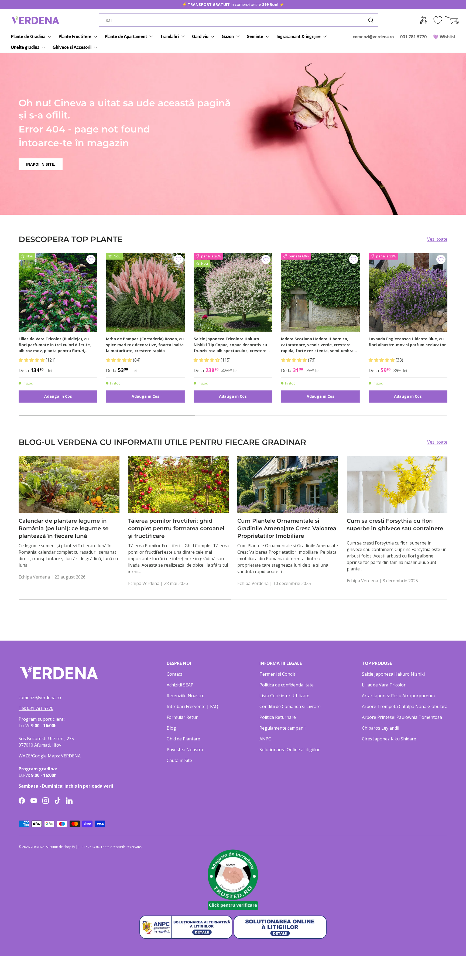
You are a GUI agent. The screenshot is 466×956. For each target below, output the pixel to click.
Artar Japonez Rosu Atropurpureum (398, 696)
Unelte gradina (25, 47)
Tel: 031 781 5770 (36, 708)
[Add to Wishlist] (90, 259)
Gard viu (200, 36)
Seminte (255, 36)
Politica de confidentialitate (286, 685)
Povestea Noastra (185, 750)
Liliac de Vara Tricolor (384, 685)
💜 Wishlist (444, 36)
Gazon (228, 36)
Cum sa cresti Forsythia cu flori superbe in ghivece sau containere (395, 525)
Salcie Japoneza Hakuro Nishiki (393, 674)
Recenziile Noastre (185, 696)
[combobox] (238, 20)
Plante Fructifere (75, 36)
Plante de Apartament (126, 36)
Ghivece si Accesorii (72, 47)
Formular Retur (182, 717)
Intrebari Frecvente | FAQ (192, 706)
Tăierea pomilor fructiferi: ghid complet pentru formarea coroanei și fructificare (176, 528)
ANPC (265, 739)
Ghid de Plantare (183, 739)
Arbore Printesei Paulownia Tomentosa (402, 717)
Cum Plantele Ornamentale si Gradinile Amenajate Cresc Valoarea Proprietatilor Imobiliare (286, 528)
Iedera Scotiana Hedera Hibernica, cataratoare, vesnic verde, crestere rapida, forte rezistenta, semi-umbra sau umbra (317, 344)
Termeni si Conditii (278, 674)
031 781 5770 (413, 36)
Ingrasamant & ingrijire (298, 36)
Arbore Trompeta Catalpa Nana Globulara (404, 706)
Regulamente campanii (282, 728)
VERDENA (37, 847)
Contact (174, 674)
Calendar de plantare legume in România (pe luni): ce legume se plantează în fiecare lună (63, 528)
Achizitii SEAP (180, 685)
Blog (171, 728)
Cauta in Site (179, 760)
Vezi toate (437, 239)
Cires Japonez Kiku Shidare (389, 739)
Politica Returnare (277, 717)
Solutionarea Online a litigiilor (289, 750)
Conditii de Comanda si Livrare (290, 706)
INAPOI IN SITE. (40, 164)
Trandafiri (169, 36)
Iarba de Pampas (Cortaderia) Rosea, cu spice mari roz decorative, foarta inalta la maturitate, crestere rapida (145, 344)
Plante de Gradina (28, 36)
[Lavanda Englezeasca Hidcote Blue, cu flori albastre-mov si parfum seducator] (408, 292)
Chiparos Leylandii (380, 728)
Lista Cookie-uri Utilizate (284, 696)
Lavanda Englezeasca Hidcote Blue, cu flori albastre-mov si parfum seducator (407, 341)
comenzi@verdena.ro (373, 36)
